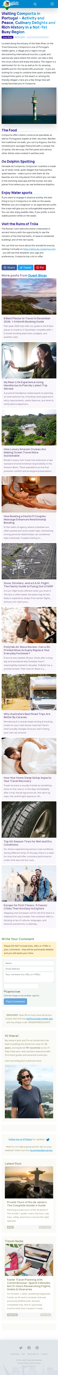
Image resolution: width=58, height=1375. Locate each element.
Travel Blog (14, 1354)
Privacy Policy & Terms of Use (29, 1363)
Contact (44, 1354)
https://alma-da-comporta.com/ (39, 249)
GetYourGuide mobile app (39, 1018)
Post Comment (15, 1001)
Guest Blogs (7, 37)
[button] (35, 4)
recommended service (41, 1150)
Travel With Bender (34, 1360)
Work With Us (33, 1354)
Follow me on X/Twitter (20, 1139)
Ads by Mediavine (29, 1366)
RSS (23, 1354)
